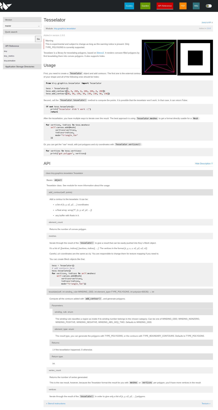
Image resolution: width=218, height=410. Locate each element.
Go (38, 39)
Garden (145, 6)
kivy (5, 51)
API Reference (165, 6)
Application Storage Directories (19, 66)
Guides (129, 6)
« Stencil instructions (55, 403)
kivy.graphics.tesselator (65, 28)
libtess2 (100, 53)
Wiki (196, 6)
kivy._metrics (9, 56)
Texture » (206, 403)
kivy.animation (9, 61)
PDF (183, 6)
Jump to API (206, 22)
